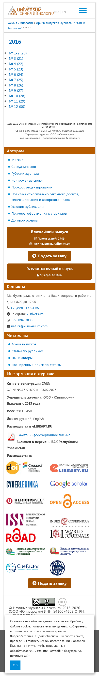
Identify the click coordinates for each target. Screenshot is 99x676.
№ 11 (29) (17, 101)
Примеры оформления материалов (39, 213)
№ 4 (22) (16, 63)
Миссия (17, 159)
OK (15, 665)
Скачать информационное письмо (43, 435)
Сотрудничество (23, 166)
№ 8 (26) (16, 85)
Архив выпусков (24, 344)
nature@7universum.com (28, 326)
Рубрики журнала (25, 173)
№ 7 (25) (16, 79)
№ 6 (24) (16, 74)
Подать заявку (52, 255)
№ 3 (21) (16, 58)
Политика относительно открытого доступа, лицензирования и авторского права (45, 197)
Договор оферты (24, 220)
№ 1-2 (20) (18, 53)
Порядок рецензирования (32, 187)
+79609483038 (21, 320)
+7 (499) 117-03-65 (24, 307)
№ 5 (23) (16, 69)
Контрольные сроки (27, 180)
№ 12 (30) (17, 106)
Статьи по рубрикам (27, 351)
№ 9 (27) (16, 90)
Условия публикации (27, 206)
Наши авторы (22, 358)
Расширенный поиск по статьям (36, 364)
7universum (27, 314)
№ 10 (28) (17, 95)
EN (64, 11)
